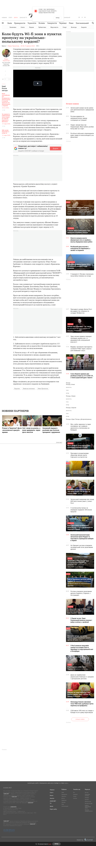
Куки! (49, 844)
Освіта (23, 27)
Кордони (17, 388)
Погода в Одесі (70, 419)
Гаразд (57, 18)
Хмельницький (82, 23)
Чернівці (63, 23)
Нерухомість (54, 27)
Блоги (16, 17)
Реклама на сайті (88, 803)
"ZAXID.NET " (6, 793)
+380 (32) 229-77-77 (13, 810)
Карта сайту (53, 809)
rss (93, 17)
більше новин (80, 719)
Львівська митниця (29, 388)
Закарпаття (52, 23)
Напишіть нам (88, 801)
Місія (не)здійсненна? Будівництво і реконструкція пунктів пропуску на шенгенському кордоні (6, 99)
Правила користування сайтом (88, 807)
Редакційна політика (87, 795)
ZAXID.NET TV (23, 17)
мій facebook (55, 377)
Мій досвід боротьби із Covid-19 (5, 131)
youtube (85, 17)
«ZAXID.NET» (13, 807)
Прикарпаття (19, 23)
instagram (79, 17)
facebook (73, 17)
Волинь (42, 23)
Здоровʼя (83, 27)
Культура (74, 27)
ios (90, 17)
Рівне (71, 23)
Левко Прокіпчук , (14, 46)
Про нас (86, 792)
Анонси (52, 798)
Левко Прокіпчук (6, 59)
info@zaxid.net (21, 811)
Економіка (13, 27)
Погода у (70, 384)
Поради (31, 27)
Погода (68, 383)
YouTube (75, 798)
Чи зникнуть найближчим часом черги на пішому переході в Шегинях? (6, 117)
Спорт (65, 27)
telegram (82, 17)
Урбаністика (42, 27)
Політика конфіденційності (89, 810)
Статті (10, 17)
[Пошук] (92, 23)
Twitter (74, 796)
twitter (76, 17)
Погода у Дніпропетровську (83, 419)
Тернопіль (32, 23)
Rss (74, 792)
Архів (51, 806)
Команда (87, 797)
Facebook (75, 794)
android (87, 17)
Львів (9, 23)
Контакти (87, 799)
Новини (4, 17)
